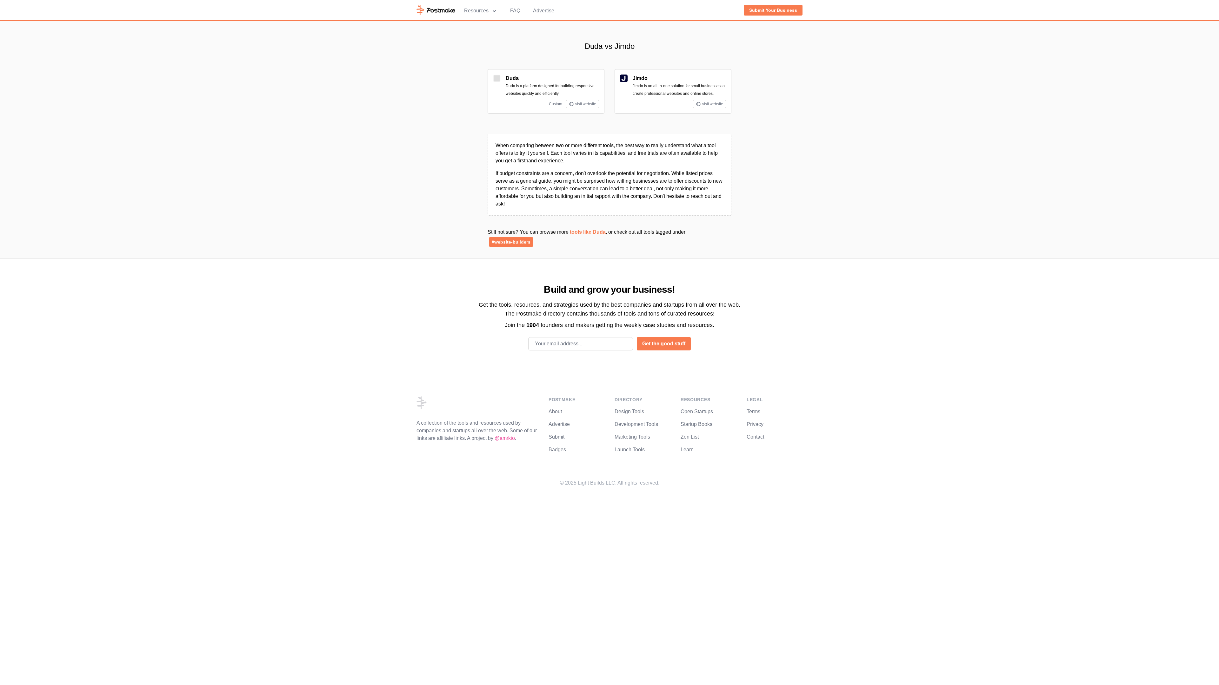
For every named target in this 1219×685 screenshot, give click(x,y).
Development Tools (636, 424)
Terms (753, 411)
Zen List (690, 437)
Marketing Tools (632, 437)
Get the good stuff (663, 343)
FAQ (515, 10)
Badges (557, 449)
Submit (556, 437)
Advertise (543, 10)
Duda (512, 78)
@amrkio (505, 438)
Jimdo (640, 78)
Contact (755, 437)
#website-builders (511, 242)
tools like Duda (588, 232)
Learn (687, 449)
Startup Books (696, 424)
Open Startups (697, 411)
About (555, 411)
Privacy (755, 424)
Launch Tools (630, 449)
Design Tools (629, 411)
